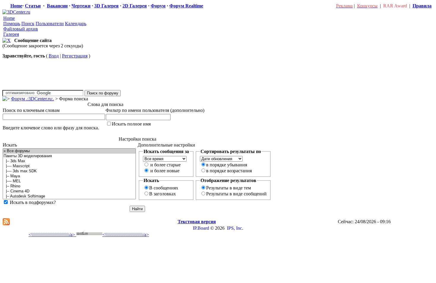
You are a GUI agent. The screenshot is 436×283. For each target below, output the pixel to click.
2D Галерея (134, 5)
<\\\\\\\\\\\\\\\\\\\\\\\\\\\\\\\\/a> (51, 234)
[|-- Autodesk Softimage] (69, 196)
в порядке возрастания (229, 170)
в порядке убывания (226, 164)
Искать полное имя (131, 123)
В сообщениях (163, 187)
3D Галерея (106, 5)
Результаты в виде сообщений (236, 193)
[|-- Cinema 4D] (69, 191)
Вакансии (57, 5)
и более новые (164, 170)
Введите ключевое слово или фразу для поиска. (51, 127)
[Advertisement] (112, 214)
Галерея (11, 34)
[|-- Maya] (69, 176)
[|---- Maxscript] (69, 166)
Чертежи (80, 5)
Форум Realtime (186, 5)
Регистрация (74, 55)
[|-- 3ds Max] (69, 161)
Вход (54, 55)
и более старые (165, 164)
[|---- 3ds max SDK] (69, 171)
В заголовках (162, 193)
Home (16, 5)
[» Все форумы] (69, 151)
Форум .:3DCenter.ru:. (32, 98)
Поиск (27, 23)
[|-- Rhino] (69, 186)
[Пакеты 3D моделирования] (69, 156)
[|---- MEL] (69, 181)
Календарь (75, 23)
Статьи (33, 5)
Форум (158, 5)
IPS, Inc (234, 228)
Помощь (11, 23)
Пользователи (50, 23)
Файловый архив (20, 28)
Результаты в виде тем (228, 187)
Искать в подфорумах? (33, 202)
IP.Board (201, 228)
